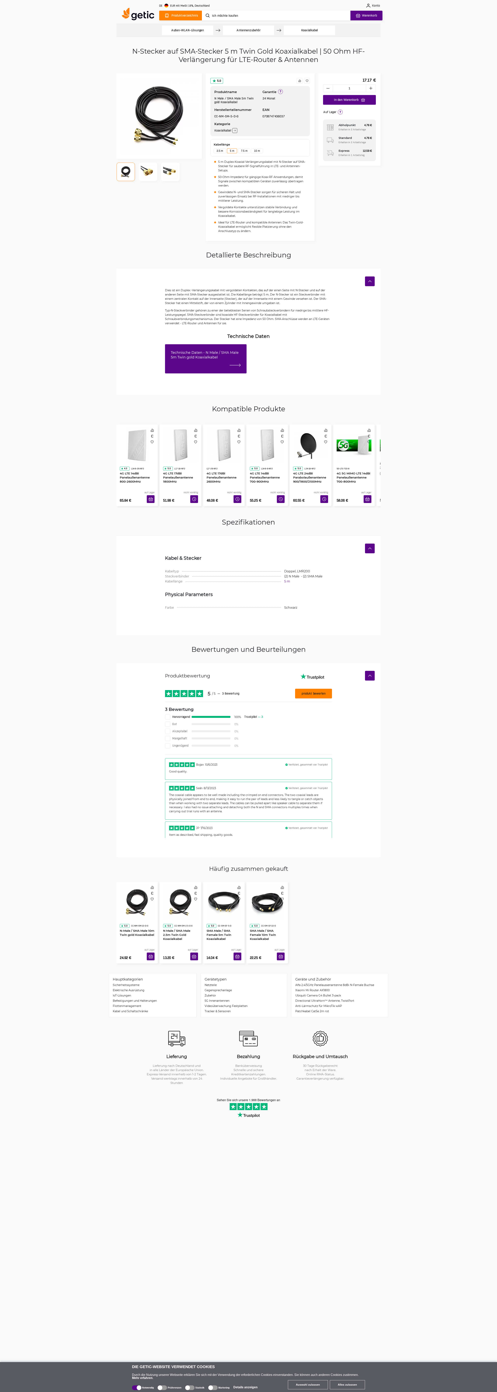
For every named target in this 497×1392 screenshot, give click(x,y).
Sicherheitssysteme (126, 973)
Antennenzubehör (248, 30)
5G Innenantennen (217, 989)
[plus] (371, 88)
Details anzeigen (245, 1387)
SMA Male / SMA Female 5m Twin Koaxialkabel (223, 916)
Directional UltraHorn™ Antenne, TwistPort (324, 989)
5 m (232, 150)
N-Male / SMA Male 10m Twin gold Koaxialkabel (135, 916)
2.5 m (220, 150)
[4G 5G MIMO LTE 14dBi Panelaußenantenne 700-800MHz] (354, 441)
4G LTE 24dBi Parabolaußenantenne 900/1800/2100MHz (308, 466)
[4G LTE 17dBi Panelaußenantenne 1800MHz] (180, 441)
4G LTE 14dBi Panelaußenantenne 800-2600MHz (133, 466)
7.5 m (244, 150)
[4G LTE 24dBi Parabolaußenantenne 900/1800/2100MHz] (310, 441)
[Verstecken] (370, 281)
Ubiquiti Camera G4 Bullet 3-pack (318, 984)
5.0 (219, 81)
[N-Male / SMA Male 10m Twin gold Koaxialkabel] (137, 892)
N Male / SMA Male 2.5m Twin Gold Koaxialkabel (179, 916)
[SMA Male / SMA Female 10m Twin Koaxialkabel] (267, 892)
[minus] (328, 88)
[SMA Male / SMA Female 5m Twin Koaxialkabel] (224, 892)
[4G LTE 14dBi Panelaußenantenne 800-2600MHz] (137, 441)
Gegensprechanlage (218, 978)
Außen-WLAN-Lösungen (187, 30)
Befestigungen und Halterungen (135, 989)
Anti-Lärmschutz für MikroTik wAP (318, 994)
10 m (257, 150)
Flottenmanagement (127, 994)
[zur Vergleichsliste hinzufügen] (299, 81)
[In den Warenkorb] (152, 494)
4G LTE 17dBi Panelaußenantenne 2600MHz (220, 466)
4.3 (124, 457)
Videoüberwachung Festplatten (226, 994)
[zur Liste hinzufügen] (307, 81)
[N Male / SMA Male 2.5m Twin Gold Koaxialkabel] (180, 892)
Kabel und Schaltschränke (130, 999)
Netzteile (211, 973)
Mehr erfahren (142, 1378)
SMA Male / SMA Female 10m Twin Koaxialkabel (266, 916)
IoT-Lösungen (122, 984)
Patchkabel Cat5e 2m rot (312, 999)
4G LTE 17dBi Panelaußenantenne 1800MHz (177, 466)
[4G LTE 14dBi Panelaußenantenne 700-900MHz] (267, 441)
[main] (139, 14)
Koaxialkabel (309, 30)
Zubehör (210, 984)
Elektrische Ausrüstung (128, 978)
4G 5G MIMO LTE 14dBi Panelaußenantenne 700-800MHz (354, 466)
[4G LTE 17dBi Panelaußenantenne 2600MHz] (224, 441)
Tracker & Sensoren (218, 999)
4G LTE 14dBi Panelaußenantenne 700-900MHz (267, 466)
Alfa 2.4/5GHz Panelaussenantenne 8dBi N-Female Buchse (334, 973)
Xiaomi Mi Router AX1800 (312, 978)
